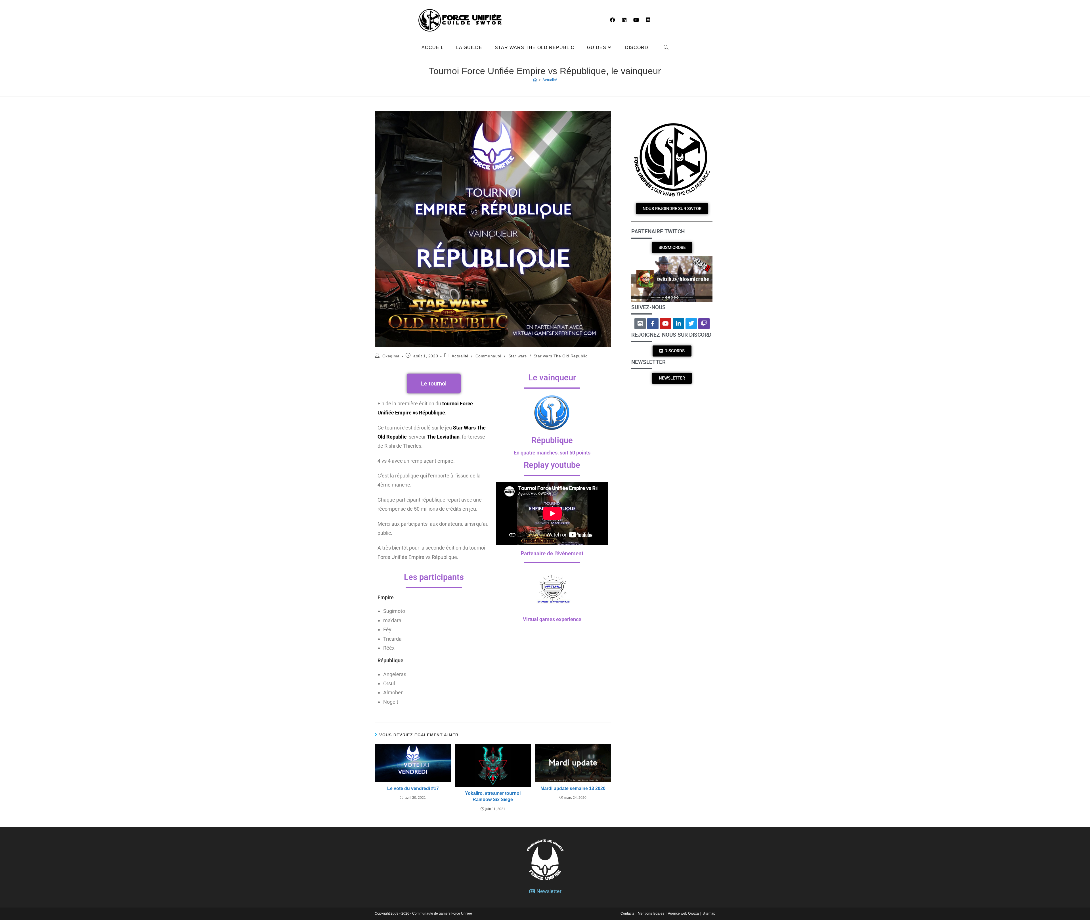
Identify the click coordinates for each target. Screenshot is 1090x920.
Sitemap (709, 913)
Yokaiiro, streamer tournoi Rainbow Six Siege (493, 796)
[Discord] (640, 323)
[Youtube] (665, 323)
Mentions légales (651, 913)
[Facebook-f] (653, 323)
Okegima (391, 356)
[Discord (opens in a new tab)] (648, 20)
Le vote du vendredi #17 (413, 788)
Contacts (627, 913)
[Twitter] (691, 323)
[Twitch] (704, 323)
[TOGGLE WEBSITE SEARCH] (666, 48)
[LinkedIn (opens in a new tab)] (624, 20)
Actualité (549, 80)
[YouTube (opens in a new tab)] (636, 20)
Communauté (488, 356)
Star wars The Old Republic (561, 356)
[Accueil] (535, 80)
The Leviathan (443, 437)
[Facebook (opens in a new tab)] (612, 20)
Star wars (517, 356)
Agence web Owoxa (683, 913)
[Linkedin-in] (678, 323)
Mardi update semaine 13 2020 (572, 788)
